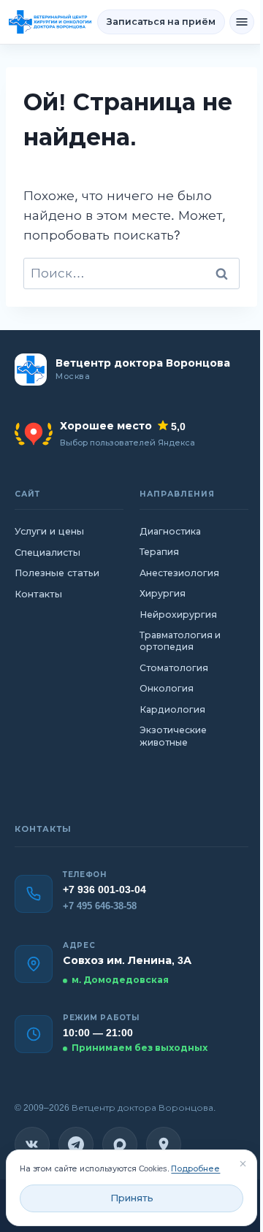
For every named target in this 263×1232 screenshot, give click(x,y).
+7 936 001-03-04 (104, 889)
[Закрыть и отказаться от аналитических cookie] (243, 1164)
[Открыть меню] (241, 21)
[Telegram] (76, 1144)
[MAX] (119, 1144)
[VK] (32, 1144)
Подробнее (195, 1168)
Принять (131, 1198)
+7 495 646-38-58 (100, 906)
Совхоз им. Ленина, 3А (127, 960)
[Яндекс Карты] (163, 1144)
